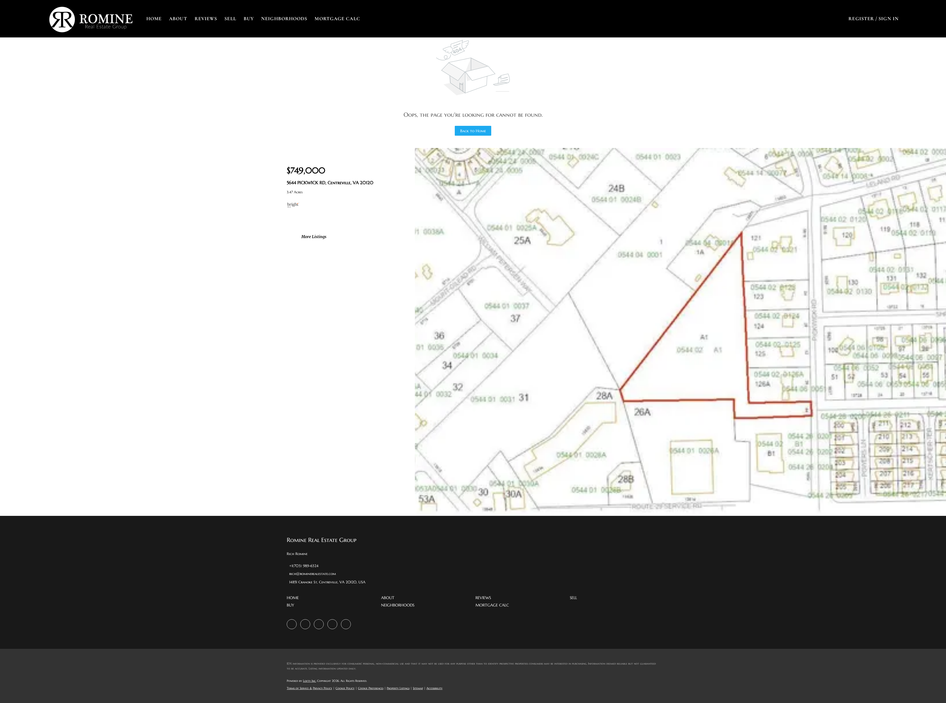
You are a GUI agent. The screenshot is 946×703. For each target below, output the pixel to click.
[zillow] (305, 624)
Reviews (206, 19)
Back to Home (473, 130)
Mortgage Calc (337, 19)
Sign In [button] (888, 19)
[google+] (346, 624)
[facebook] (292, 624)
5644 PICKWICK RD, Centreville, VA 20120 (330, 182)
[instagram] (319, 624)
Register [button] (861, 19)
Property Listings (398, 688)
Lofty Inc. (309, 681)
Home (154, 19)
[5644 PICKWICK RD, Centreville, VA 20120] (680, 514)
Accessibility (434, 688)
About (178, 19)
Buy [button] (249, 19)
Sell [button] (230, 19)
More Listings (313, 236)
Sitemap (418, 688)
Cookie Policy (345, 688)
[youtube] (332, 624)
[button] (90, 19)
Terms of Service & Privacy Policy (309, 688)
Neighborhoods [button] (284, 19)
